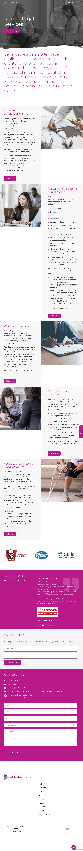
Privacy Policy (15, 831)
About (42, 784)
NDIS (43, 792)
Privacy (42, 811)
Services (42, 788)
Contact (43, 807)
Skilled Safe (42, 795)
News (42, 799)
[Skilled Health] (10, 3)
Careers (42, 803)
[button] (5, 555)
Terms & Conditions (42, 814)
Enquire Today (11, 31)
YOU (67, 828)
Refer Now (10, 178)
